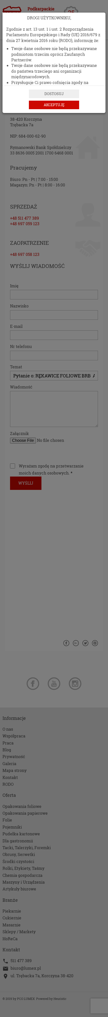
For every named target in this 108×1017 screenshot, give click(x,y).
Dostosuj (54, 93)
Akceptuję (54, 104)
